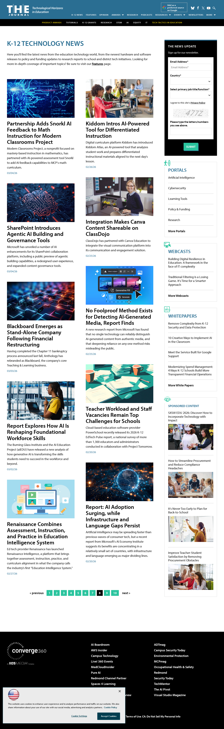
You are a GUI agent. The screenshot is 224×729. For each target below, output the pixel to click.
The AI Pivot (162, 689)
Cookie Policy (110, 707)
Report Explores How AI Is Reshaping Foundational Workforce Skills (38, 431)
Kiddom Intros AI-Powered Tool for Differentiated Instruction (117, 129)
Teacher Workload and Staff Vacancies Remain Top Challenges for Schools (119, 414)
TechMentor (162, 684)
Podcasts (146, 14)
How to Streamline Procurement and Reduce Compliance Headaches (189, 464)
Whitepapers (182, 316)
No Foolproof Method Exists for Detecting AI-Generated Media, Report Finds (119, 316)
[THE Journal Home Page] (35, 10)
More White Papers (181, 385)
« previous (37, 593)
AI (128, 22)
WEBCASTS (179, 251)
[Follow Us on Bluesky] (192, 8)
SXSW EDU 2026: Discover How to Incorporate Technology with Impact (190, 416)
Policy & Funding (179, 209)
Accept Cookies (109, 716)
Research (132, 14)
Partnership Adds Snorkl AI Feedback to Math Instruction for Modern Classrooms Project (39, 132)
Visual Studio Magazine (170, 695)
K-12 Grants (89, 22)
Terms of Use (133, 716)
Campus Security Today (169, 650)
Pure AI (96, 673)
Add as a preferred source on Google (175, 7)
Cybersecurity (177, 188)
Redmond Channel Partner (108, 678)
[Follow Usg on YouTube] (208, 8)
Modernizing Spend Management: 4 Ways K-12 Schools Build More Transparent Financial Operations (190, 370)
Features (91, 14)
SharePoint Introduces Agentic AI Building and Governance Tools (35, 233)
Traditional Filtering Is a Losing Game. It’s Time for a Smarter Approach (188, 280)
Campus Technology (104, 656)
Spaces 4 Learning (103, 684)
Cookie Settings (79, 715)
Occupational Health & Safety (174, 667)
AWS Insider (99, 650)
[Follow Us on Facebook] (198, 7)
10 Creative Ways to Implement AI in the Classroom (190, 340)
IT (147, 22)
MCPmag (160, 661)
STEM (119, 22)
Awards (116, 14)
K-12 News (77, 14)
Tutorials (72, 22)
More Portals (176, 231)
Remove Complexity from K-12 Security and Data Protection (188, 325)
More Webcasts (178, 296)
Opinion (103, 14)
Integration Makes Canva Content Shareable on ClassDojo (115, 227)
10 (115, 593)
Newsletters (196, 14)
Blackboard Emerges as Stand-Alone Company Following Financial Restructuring (34, 335)
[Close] (120, 691)
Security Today (163, 678)
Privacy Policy (198, 102)
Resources (161, 14)
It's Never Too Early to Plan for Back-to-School (187, 510)
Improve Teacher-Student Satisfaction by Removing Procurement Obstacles (185, 556)
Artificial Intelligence (181, 178)
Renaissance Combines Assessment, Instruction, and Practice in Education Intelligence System (37, 533)
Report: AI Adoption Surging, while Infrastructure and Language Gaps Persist (113, 516)
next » (126, 593)
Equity (137, 22)
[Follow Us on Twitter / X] (203, 8)
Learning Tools (177, 199)
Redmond (160, 673)
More (209, 14)
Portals (177, 170)
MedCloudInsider (102, 667)
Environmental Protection (171, 656)
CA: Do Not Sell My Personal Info (161, 716)
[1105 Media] (28, 682)
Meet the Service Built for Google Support (189, 354)
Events (178, 14)
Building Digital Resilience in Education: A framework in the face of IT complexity (188, 262)
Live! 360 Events (102, 661)
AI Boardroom (100, 645)
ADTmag (159, 645)
